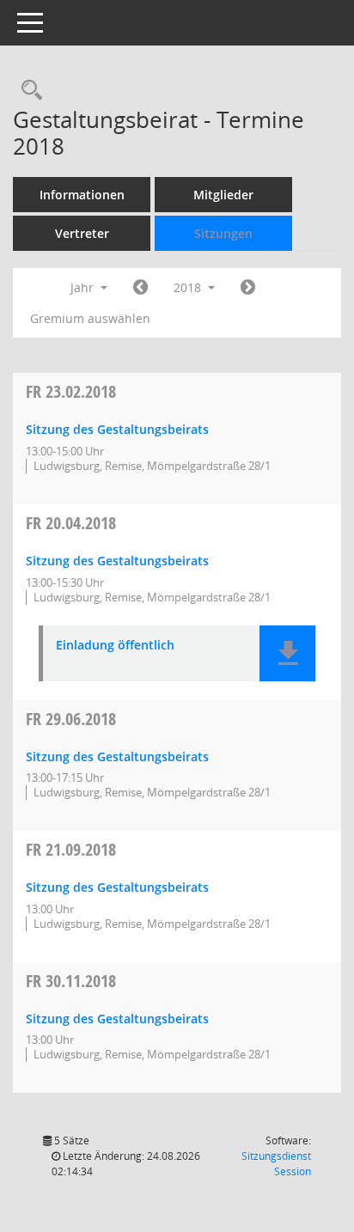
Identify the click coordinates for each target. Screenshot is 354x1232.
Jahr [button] (83, 287)
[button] (287, 653)
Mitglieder (223, 194)
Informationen (82, 194)
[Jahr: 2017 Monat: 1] (140, 287)
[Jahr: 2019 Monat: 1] (248, 287)
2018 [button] (189, 287)
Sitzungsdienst (276, 1164)
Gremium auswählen (90, 318)
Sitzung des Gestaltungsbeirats (117, 429)
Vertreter (82, 233)
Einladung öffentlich (115, 645)
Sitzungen (223, 233)
